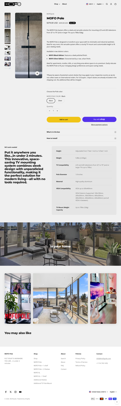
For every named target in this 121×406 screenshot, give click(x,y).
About (64, 4)
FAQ (62, 366)
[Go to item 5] (8, 59)
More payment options (99, 125)
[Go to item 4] (8, 53)
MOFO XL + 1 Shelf (40, 376)
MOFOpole (50, 14)
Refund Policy (80, 366)
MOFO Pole (38, 362)
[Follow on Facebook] (6, 392)
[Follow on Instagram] (15, 392)
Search (63, 358)
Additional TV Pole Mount (43, 383)
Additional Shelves (40, 380)
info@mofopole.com (103, 358)
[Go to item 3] (8, 47)
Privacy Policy (80, 358)
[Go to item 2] (8, 37)
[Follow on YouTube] (20, 392)
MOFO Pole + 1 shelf (41, 366)
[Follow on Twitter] (10, 392)
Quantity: (50, 106)
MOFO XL (37, 373)
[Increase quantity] (57, 111)
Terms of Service (81, 362)
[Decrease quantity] (49, 111)
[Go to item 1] (8, 20)
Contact (63, 369)
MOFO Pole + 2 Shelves (42, 369)
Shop (56, 4)
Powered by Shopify (23, 399)
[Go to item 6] (8, 64)
